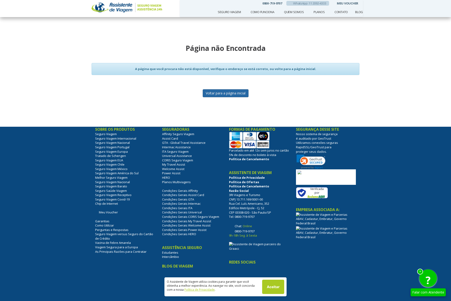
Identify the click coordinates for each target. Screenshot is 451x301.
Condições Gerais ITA (177, 208)
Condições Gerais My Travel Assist (186, 221)
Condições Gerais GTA (178, 199)
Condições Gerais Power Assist (184, 230)
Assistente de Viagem (251, 172)
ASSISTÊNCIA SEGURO (182, 247)
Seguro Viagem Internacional (115, 138)
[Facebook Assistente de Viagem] (233, 272)
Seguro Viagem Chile (109, 164)
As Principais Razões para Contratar (121, 251)
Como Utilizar (104, 225)
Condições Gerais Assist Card (183, 195)
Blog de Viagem (177, 266)
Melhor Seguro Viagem (111, 177)
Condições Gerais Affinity (180, 191)
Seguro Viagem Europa (111, 151)
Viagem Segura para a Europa (116, 247)
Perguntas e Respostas (111, 230)
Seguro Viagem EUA (109, 160)
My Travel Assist (173, 164)
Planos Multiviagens (176, 182)
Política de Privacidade (199, 290)
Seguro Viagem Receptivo (113, 195)
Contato (341, 12)
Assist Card (170, 138)
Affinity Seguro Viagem (178, 134)
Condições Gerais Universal (182, 212)
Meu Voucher (107, 212)
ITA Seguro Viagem (175, 151)
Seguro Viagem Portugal (112, 147)
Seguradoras (176, 129)
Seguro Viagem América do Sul (117, 173)
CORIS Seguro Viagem (177, 160)
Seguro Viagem (229, 12)
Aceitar (273, 287)
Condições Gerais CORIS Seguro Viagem (190, 217)
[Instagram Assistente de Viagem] (243, 272)
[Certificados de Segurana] (326, 177)
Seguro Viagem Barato (111, 186)
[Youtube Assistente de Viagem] (254, 272)
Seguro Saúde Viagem (111, 191)
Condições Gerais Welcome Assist (186, 225)
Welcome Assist (173, 169)
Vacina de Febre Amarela (113, 243)
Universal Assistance (177, 156)
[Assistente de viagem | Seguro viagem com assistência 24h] (134, 8)
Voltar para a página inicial (225, 93)
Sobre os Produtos (115, 129)
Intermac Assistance (176, 147)
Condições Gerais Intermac (181, 203)
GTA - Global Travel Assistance (184, 143)
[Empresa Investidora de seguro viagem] (259, 246)
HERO (166, 177)
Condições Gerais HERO (179, 234)
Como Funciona (262, 12)
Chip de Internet (106, 203)
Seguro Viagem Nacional (112, 143)
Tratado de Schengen (110, 156)
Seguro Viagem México (111, 169)
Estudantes (170, 252)
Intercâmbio (170, 257)
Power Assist (171, 173)
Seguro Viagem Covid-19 (112, 199)
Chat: (243, 226)
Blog (359, 12)
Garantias (102, 221)
